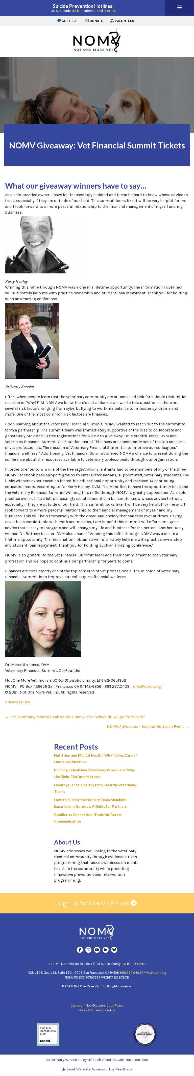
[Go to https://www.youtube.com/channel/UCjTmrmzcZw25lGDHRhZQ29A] (97, 950)
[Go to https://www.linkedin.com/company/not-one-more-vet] (106, 950)
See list (110, 11)
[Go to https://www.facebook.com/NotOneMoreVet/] (80, 950)
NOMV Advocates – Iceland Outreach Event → (148, 726)
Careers (76, 1005)
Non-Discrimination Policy (104, 1005)
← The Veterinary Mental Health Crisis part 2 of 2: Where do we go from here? (75, 716)
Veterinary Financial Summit (76, 424)
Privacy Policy (17, 702)
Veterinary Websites (64, 1059)
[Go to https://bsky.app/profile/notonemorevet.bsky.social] (114, 950)
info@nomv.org (147, 686)
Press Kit (85, 1010)
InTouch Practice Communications (118, 1059)
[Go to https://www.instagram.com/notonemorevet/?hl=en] (88, 950)
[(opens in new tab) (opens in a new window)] (48, 1034)
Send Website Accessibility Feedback (99, 1069)
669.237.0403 (130, 973)
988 (75, 11)
